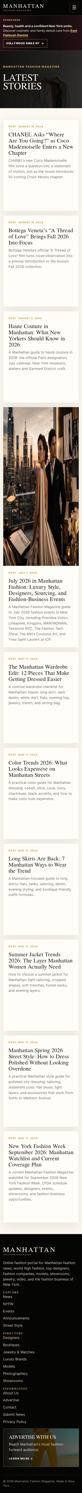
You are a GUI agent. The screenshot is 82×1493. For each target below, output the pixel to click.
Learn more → (21, 1458)
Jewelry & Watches (18, 1352)
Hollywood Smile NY (25, 43)
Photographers (15, 1373)
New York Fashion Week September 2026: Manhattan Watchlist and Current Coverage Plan (41, 1155)
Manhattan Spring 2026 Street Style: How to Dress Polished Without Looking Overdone (39, 1059)
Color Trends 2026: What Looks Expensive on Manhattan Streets (38, 768)
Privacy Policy (14, 1421)
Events (8, 1311)
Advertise (11, 1400)
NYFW (8, 1304)
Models (9, 1366)
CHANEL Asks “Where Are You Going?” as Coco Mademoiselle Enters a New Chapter (41, 143)
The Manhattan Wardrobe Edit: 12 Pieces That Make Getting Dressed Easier (39, 672)
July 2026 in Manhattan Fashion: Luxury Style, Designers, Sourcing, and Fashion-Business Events (37, 590)
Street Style (13, 1325)
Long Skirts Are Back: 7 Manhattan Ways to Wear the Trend (37, 864)
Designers (11, 1337)
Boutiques (11, 1345)
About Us (11, 1393)
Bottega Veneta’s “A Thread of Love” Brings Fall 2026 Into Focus (41, 236)
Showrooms (13, 1381)
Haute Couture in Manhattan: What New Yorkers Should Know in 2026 (37, 335)
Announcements (16, 1318)
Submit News (14, 1414)
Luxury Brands (15, 1359)
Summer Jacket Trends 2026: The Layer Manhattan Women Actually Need (41, 960)
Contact (9, 1407)
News (7, 1296)
